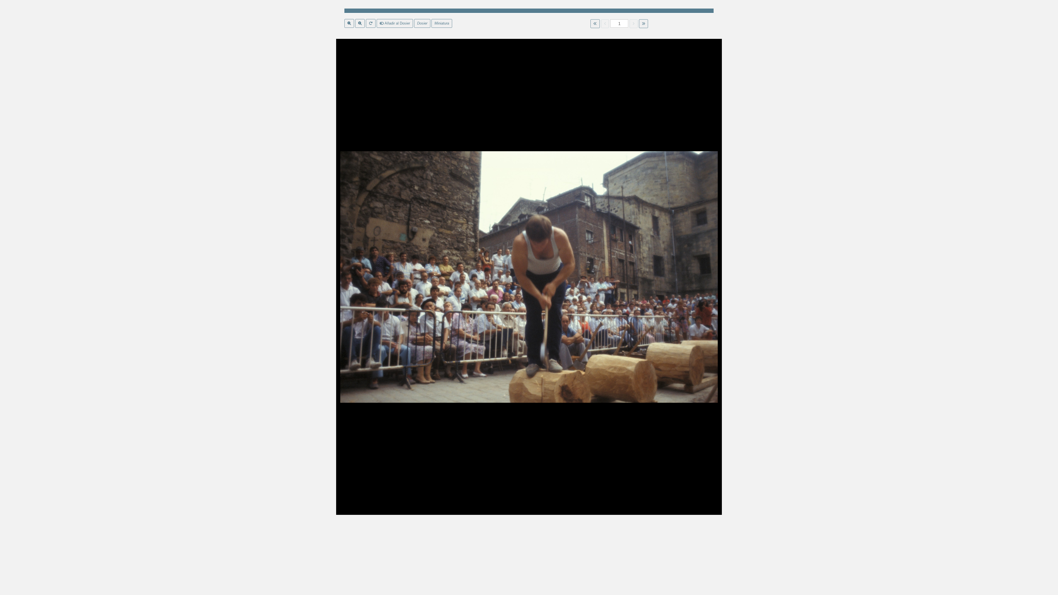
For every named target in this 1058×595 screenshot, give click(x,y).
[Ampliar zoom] (360, 23)
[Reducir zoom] (349, 23)
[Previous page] (605, 23)
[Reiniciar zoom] (371, 23)
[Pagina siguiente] (634, 23)
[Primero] (595, 23)
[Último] (643, 23)
